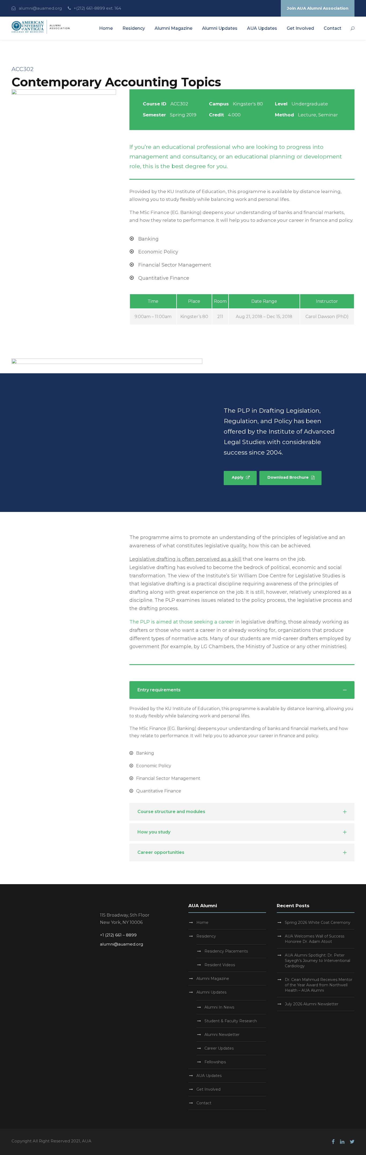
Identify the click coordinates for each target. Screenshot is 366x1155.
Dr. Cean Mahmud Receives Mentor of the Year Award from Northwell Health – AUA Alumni (318, 985)
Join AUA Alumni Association (317, 8)
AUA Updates (262, 28)
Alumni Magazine (173, 28)
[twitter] (352, 1142)
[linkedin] (342, 1142)
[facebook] (333, 1142)
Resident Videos (219, 964)
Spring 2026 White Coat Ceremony (317, 922)
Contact (332, 28)
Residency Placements (226, 951)
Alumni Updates (219, 28)
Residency (133, 28)
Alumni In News (219, 1007)
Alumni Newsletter (222, 1034)
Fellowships (215, 1062)
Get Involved (300, 28)
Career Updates (219, 1048)
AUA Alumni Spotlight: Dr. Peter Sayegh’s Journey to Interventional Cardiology (317, 960)
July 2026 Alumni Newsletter (311, 1004)
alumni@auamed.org (40, 8)
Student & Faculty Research (230, 1021)
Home (106, 28)
